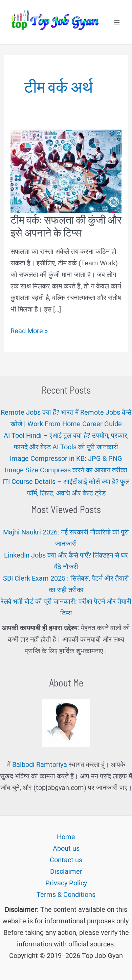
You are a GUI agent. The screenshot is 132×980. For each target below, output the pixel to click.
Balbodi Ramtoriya (39, 764)
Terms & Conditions (66, 894)
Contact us (66, 860)
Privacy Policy (66, 883)
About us (66, 848)
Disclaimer (66, 871)
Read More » (29, 331)
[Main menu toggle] (116, 22)
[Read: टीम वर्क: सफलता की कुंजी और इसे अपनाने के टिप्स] (66, 171)
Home (66, 837)
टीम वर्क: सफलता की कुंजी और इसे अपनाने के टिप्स (66, 226)
